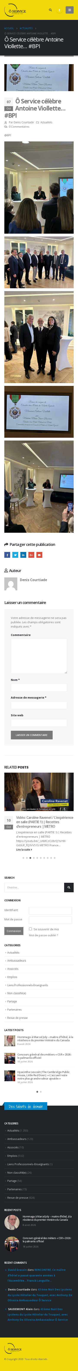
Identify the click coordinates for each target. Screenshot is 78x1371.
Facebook (7, 555)
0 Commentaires (19, 126)
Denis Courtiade (24, 122)
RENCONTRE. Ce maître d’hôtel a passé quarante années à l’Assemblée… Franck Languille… (37, 1275)
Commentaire (21, 635)
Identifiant (11, 910)
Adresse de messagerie (28, 697)
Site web (17, 715)
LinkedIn (23, 555)
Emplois (12, 977)
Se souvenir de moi (46, 929)
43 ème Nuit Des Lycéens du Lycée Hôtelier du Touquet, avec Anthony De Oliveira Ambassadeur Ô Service (40, 1295)
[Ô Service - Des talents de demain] (15, 10)
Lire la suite (23, 849)
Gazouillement (15, 555)
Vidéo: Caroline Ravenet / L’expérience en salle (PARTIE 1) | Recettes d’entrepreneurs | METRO (44, 822)
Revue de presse (17, 1018)
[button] (23, 858)
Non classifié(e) (16, 993)
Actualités (46, 122)
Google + (31, 555)
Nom (15, 680)
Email (39, 555)
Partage (12, 1001)
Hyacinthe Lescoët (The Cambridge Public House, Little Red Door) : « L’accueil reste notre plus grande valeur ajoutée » (43, 1075)
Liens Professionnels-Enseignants (27, 985)
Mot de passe (13, 919)
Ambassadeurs (16, 960)
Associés (12, 969)
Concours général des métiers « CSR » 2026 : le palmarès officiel (44, 1056)
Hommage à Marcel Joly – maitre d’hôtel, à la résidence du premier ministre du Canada (45, 1038)
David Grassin (17, 1269)
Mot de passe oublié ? (43, 935)
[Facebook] (59, 10)
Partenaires (14, 1009)
